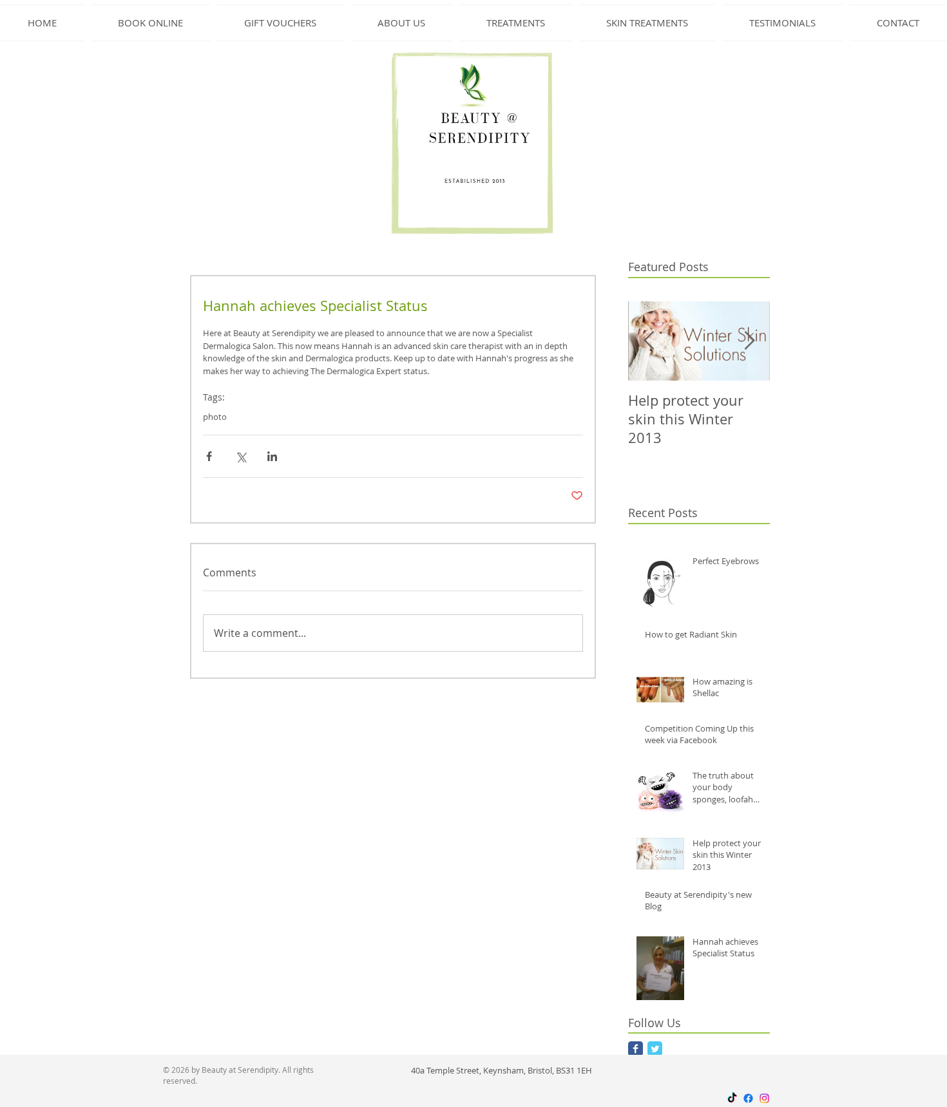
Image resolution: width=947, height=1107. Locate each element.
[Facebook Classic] (635, 1048)
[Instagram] (764, 1098)
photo (215, 417)
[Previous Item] (649, 341)
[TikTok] (732, 1098)
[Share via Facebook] (209, 456)
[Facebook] (748, 1098)
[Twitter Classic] (654, 1048)
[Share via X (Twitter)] (240, 456)
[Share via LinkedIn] (272, 456)
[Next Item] (749, 341)
